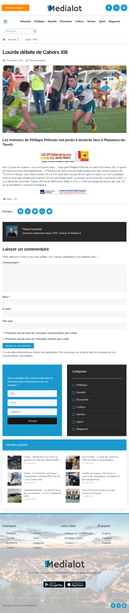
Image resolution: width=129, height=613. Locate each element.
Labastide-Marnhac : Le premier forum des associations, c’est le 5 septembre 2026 (42, 493)
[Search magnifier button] (34, 31)
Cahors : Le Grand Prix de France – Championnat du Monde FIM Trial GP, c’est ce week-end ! (42, 476)
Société (52, 21)
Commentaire (11, 262)
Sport (102, 21)
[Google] (124, 7)
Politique (39, 21)
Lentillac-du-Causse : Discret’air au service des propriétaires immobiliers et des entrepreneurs (101, 476)
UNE (35, 39)
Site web (8, 321)
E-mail (7, 308)
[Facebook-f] (108, 7)
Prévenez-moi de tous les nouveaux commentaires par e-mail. (41, 333)
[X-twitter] (116, 7)
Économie (66, 21)
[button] (20, 211)
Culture (79, 21)
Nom (6, 296)
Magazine (114, 21)
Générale (25, 21)
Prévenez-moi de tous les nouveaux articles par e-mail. (37, 338)
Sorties (91, 21)
